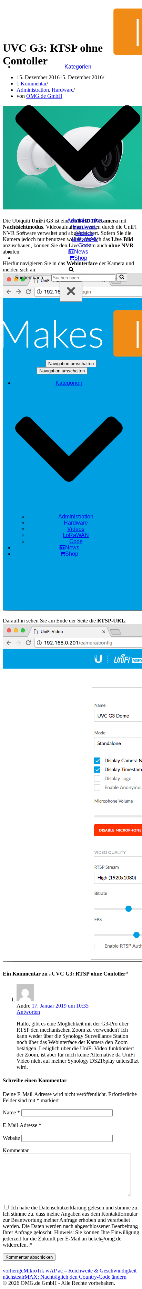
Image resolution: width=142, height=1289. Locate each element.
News (81, 252)
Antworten (28, 1012)
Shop (80, 258)
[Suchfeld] (71, 270)
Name (11, 1112)
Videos (84, 233)
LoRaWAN (85, 239)
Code (85, 245)
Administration (84, 221)
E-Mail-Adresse (22, 1125)
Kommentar (16, 1150)
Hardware (85, 227)
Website (11, 1138)
